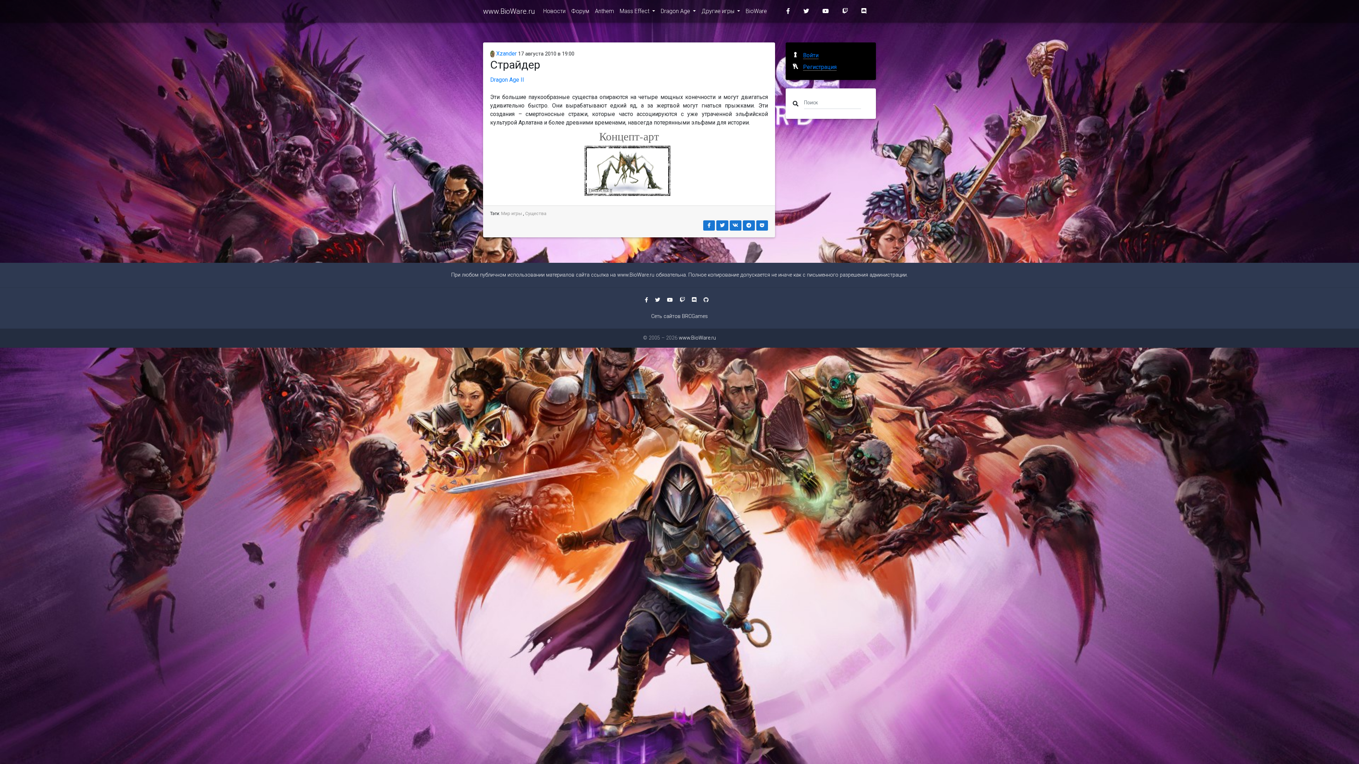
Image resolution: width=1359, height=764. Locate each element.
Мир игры (511, 213)
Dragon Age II (507, 79)
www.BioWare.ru (509, 11)
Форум (580, 11)
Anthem (604, 11)
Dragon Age (676, 11)
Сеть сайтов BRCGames (679, 316)
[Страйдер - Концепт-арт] (629, 170)
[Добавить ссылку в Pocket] (762, 225)
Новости (554, 11)
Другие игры (718, 11)
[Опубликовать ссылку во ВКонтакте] (736, 225)
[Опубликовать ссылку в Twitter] (722, 225)
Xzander (506, 53)
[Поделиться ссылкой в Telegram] (749, 225)
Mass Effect (635, 11)
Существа (535, 213)
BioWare (756, 11)
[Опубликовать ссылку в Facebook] (709, 225)
